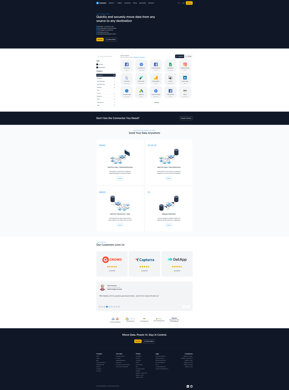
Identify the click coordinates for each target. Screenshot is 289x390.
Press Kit (98, 366)
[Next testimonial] (188, 307)
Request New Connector (139, 57)
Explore (120, 178)
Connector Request (140, 368)
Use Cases (119, 354)
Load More (156, 102)
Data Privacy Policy (160, 358)
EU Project (98, 371)
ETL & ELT (118, 358)
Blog (97, 360)
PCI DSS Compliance (160, 362)
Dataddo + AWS (139, 377)
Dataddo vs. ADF (189, 366)
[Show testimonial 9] (119, 307)
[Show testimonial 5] (109, 307)
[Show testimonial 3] (104, 307)
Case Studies (142, 3)
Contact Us (98, 368)
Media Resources (100, 364)
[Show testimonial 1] (100, 307)
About (97, 356)
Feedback (138, 371)
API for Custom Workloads (122, 366)
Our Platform (139, 356)
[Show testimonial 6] (112, 307)
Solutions (111, 3)
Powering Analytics (120, 356)
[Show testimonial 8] (116, 307)
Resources (151, 3)
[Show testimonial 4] (107, 307)
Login (183, 3)
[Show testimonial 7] (114, 307)
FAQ (137, 366)
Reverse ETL (119, 362)
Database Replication (120, 360)
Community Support (101, 362)
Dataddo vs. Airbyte (188, 364)
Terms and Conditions (161, 356)
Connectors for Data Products (123, 364)
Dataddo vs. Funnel (188, 362)
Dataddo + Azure (139, 375)
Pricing (135, 3)
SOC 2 (157, 364)
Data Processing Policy (161, 360)
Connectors (127, 3)
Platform (120, 3)
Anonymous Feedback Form (162, 368)
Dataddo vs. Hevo (189, 360)
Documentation (139, 364)
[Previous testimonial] (184, 307)
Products (138, 358)
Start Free (189, 3)
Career (97, 358)
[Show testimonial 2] (102, 307)
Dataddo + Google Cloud (141, 373)
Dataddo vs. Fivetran (188, 356)
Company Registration (161, 366)
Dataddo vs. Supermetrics (187, 358)
